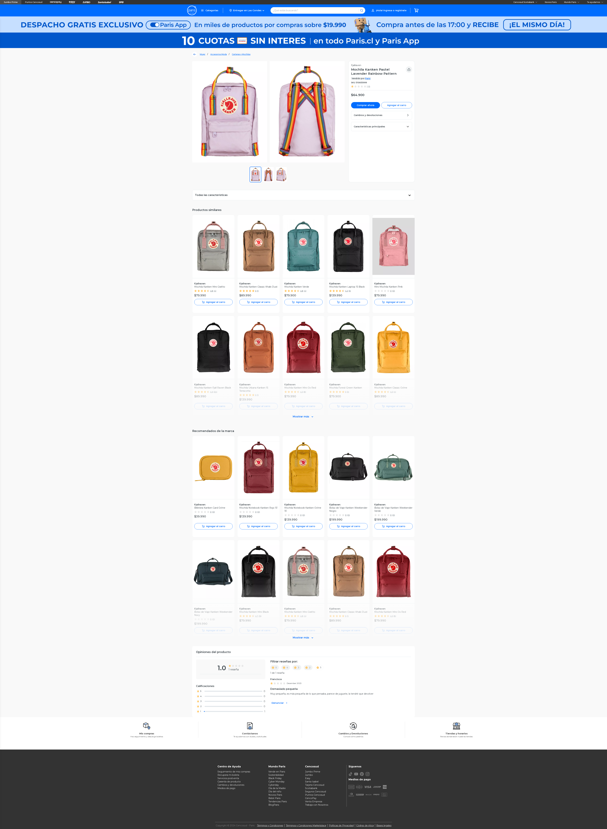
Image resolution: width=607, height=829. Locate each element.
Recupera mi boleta (228, 775)
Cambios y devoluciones (231, 784)
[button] (246, 10)
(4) (215, 291)
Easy (307, 778)
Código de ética (365, 825)
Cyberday (273, 784)
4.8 (211, 291)
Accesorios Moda (218, 54)
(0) (393, 291)
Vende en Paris (276, 771)
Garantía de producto (229, 781)
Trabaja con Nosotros (316, 804)
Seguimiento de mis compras (234, 771)
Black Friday (275, 778)
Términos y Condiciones (270, 825)
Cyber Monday (276, 781)
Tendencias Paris (277, 801)
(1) (369, 86)
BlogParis (273, 804)
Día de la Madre (277, 788)
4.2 (346, 291)
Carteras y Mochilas (241, 54)
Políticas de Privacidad (341, 825)
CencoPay (310, 798)
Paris (367, 78)
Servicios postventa (228, 778)
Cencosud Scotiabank (523, 2)
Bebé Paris (274, 798)
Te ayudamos (593, 2)
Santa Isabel (312, 781)
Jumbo (309, 775)
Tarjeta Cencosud (314, 784)
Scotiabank (311, 788)
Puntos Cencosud (33, 2)
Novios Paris (551, 2)
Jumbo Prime (11, 2)
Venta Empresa (313, 801)
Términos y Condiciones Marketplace (306, 825)
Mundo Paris (570, 2)
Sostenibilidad (276, 775)
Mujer (202, 54)
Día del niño (274, 791)
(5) (350, 291)
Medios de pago (226, 788)
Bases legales (383, 825)
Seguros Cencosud (315, 791)
